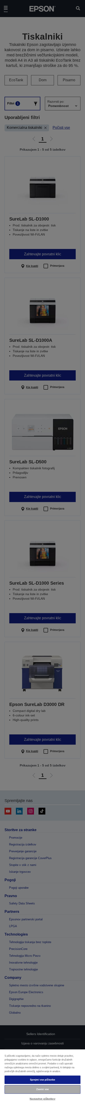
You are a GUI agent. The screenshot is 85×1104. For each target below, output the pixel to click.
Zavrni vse (42, 1089)
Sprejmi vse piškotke (42, 1079)
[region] (42, 1076)
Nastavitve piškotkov (42, 1098)
